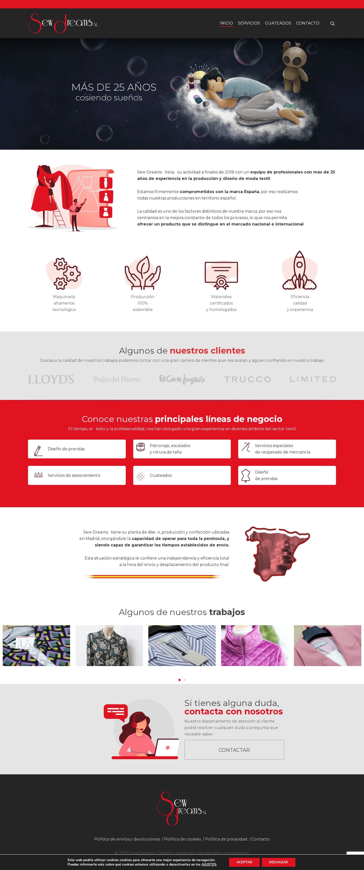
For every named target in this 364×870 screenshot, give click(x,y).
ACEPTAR (244, 862)
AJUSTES (209, 864)
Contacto (307, 23)
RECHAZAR (278, 862)
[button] (179, 680)
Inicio (226, 23)
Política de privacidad (226, 839)
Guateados (278, 23)
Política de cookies (182, 839)
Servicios (249, 23)
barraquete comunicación (223, 853)
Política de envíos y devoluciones (127, 839)
